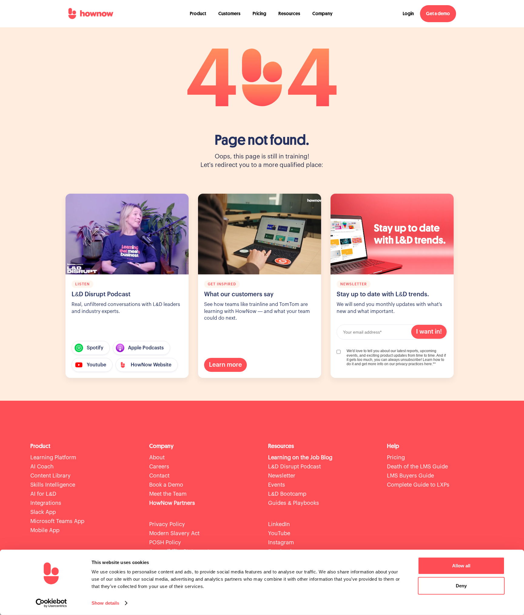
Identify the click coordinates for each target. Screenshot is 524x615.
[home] (90, 13)
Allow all (461, 565)
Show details (105, 603)
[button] (198, 13)
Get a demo (438, 13)
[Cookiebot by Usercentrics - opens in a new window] (51, 603)
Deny (461, 585)
